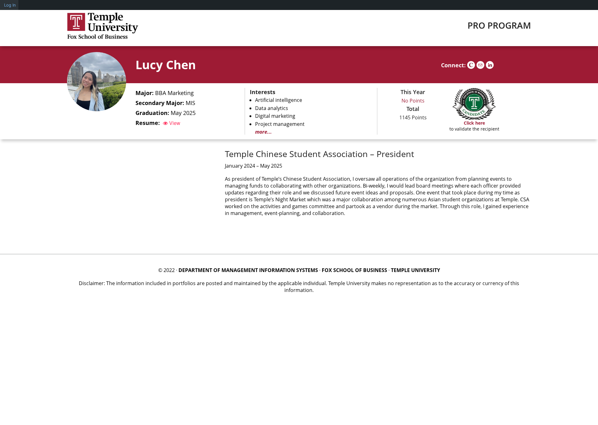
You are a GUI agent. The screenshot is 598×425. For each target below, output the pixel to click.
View (174, 123)
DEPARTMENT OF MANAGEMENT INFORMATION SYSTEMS (248, 270)
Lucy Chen (165, 64)
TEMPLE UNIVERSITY (415, 270)
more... (263, 131)
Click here (474, 123)
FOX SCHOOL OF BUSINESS (354, 270)
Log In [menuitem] (10, 4)
